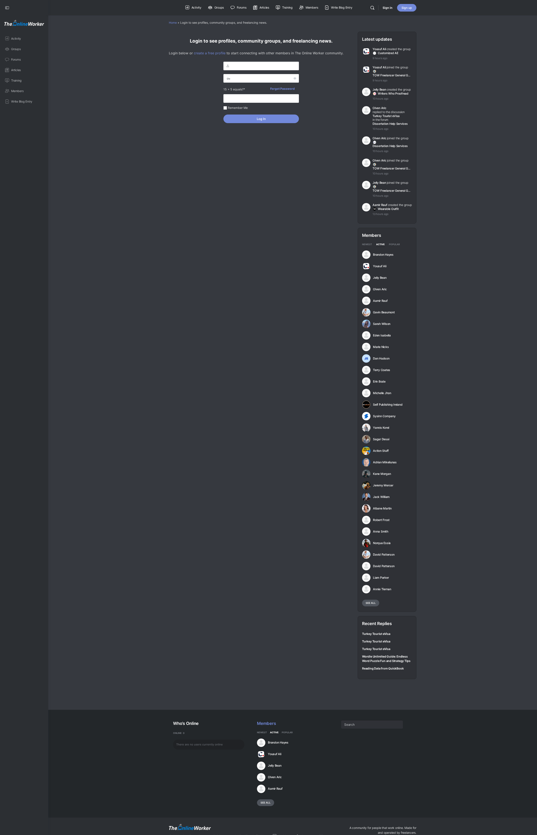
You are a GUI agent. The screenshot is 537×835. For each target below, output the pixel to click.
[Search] (372, 7)
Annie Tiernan (382, 589)
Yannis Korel (381, 427)
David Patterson (383, 554)
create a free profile (209, 53)
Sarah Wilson (381, 324)
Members (266, 723)
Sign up (406, 7)
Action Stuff (381, 450)
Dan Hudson (381, 358)
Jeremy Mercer (383, 485)
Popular (394, 244)
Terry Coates (381, 370)
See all (371, 602)
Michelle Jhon (382, 393)
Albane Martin (382, 508)
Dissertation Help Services (390, 123)
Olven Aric (379, 108)
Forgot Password (282, 88)
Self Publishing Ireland (387, 404)
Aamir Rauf (380, 205)
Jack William (381, 497)
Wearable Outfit (388, 209)
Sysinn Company (384, 416)
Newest (367, 244)
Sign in (387, 7)
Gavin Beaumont (384, 312)
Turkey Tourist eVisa (386, 116)
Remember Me (237, 107)
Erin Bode (379, 381)
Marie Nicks (381, 347)
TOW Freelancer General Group (392, 75)
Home (173, 22)
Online (179, 733)
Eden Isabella (382, 335)
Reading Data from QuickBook (383, 668)
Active (380, 244)
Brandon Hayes (383, 254)
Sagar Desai (381, 439)
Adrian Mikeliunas (385, 462)
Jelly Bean (379, 89)
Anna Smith (380, 531)
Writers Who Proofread (393, 93)
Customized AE (388, 53)
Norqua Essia (382, 543)
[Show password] (295, 78)
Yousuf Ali (379, 49)
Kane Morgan (382, 473)
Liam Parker (381, 577)
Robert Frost (381, 520)
